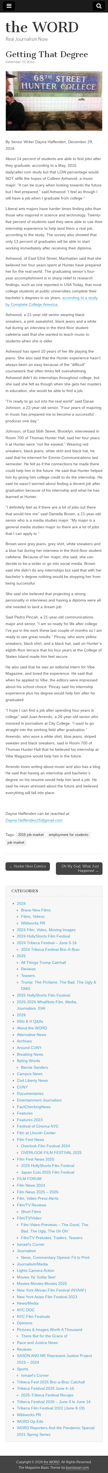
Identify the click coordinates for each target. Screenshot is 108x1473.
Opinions (24, 1323)
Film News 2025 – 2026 (37, 1192)
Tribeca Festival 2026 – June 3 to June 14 (54, 1401)
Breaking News (30, 1054)
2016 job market (31, 835)
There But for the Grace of (44, 1336)
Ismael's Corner (31, 1244)
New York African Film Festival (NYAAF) (51, 1290)
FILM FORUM (29, 1178)
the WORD (42, 27)
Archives (24, 1041)
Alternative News (31, 1034)
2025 (21, 956)
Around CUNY (29, 1047)
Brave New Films (36, 910)
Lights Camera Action (35, 1270)
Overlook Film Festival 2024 (45, 1146)
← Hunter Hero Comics (27, 866)
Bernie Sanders (34, 1067)
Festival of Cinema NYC (38, 1126)
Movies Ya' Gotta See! (36, 1277)
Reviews (28, 969)
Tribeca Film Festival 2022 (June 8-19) (51, 1408)
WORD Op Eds (30, 1421)
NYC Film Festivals (33, 1316)
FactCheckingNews (34, 1107)
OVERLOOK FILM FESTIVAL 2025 (51, 1152)
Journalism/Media (32, 1264)
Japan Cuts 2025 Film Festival (47, 1172)
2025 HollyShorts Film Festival (43, 995)
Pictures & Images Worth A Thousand (49, 1329)
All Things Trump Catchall (43, 962)
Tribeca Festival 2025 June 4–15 (45, 1388)
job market (15, 843)
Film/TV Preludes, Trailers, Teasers (52, 1237)
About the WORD (32, 1028)
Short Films (31, 1211)
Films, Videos (33, 916)
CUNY (22, 1087)
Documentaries (30, 1093)
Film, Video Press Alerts (37, 1198)
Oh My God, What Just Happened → (80, 868)
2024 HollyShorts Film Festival (43, 936)
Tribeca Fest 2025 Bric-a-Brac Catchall (51, 1382)
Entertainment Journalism (39, 1100)
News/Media (27, 1303)
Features (25, 1113)
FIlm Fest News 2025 (35, 1159)
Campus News (29, 1074)
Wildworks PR (33, 923)
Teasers (28, 975)
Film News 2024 (31, 1185)
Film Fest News (30, 1139)
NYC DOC (26, 1310)
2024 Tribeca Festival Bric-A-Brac (50, 949)
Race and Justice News (37, 1342)
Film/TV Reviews (31, 1205)
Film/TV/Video (29, 1218)
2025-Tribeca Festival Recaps (47, 1395)
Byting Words (28, 1060)
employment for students (69, 835)
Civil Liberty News (32, 1080)
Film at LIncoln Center (36, 1133)
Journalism (26, 1251)
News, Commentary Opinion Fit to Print (55, 1257)
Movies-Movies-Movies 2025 (42, 1283)
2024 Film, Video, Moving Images (46, 930)
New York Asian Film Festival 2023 (47, 1297)
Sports (22, 1369)
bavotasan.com (77, 1468)
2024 (21, 903)
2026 (21, 1015)
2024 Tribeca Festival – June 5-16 (47, 943)
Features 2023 (30, 1120)
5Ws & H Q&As (30, 1021)
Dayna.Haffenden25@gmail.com (34, 820)
